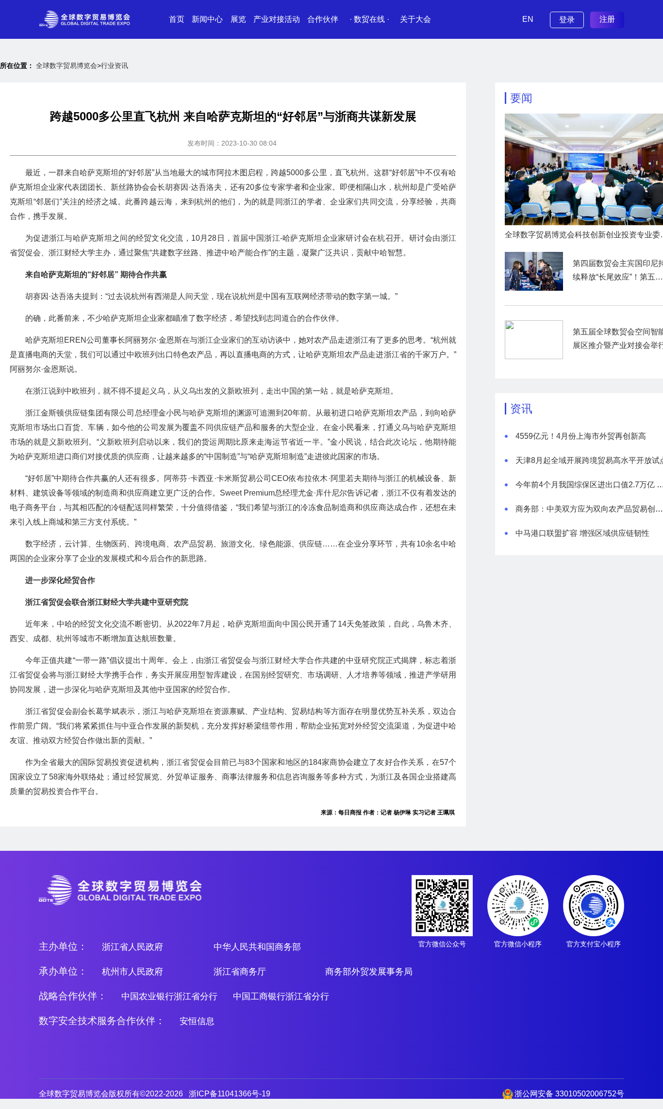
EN (527, 19)
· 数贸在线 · (369, 19)
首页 (176, 19)
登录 (567, 20)
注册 (607, 19)
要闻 (521, 98)
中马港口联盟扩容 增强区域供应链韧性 (582, 533)
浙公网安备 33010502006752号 (569, 1094)
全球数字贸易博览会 (66, 65)
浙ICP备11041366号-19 (229, 1094)
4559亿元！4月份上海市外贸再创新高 (580, 436)
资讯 (521, 408)
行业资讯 (114, 65)
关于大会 (415, 19)
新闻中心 (207, 19)
